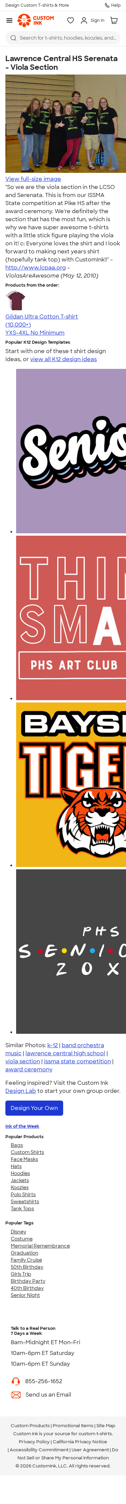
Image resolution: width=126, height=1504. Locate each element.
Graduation (24, 1253)
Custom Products (30, 1425)
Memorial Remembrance (40, 1246)
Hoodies (20, 1173)
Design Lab (20, 1091)
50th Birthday (27, 1267)
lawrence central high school (65, 1053)
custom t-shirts (95, 1434)
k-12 (52, 1045)
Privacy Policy (34, 1442)
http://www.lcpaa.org (35, 267)
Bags (17, 1145)
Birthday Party (28, 1281)
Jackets (20, 1180)
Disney (18, 1232)
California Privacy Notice (80, 1442)
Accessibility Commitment (39, 1450)
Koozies (20, 1187)
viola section (22, 1061)
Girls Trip (21, 1274)
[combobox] (63, 38)
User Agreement (90, 1450)
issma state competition (77, 1061)
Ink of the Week (22, 1126)
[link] (35, 20)
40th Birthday (27, 1288)
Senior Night (25, 1295)
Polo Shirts (23, 1195)
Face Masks (24, 1159)
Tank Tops (22, 1209)
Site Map (105, 1425)
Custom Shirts (27, 1152)
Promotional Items (73, 1425)
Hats (16, 1166)
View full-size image (33, 179)
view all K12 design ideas (63, 359)
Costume (22, 1239)
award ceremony (28, 1069)
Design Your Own (34, 1108)
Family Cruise (26, 1260)
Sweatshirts (25, 1202)
